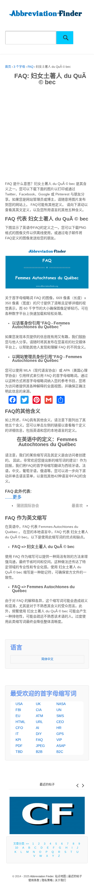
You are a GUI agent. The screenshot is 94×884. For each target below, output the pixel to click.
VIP (59, 740)
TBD (19, 752)
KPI (18, 740)
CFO (19, 728)
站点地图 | (61, 876)
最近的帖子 (47, 784)
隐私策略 (47, 880)
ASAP (60, 746)
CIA (39, 710)
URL (39, 722)
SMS (60, 716)
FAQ (30, 67)
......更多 (13, 497)
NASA (61, 704)
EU (18, 716)
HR (58, 728)
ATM (39, 716)
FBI (18, 710)
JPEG (40, 746)
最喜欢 (77, 506)
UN (58, 710)
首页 (8, 67)
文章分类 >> (21, 843)
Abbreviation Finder (41, 876)
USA (19, 704)
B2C (59, 752)
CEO (60, 722)
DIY (39, 734)
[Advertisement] (47, 134)
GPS (60, 734)
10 (16, 847)
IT (17, 734)
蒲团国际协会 (28, 506)
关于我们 (60, 880)
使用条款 (33, 880)
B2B (39, 752)
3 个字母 (19, 67)
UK (38, 704)
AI (37, 728)
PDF (19, 746)
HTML (20, 722)
